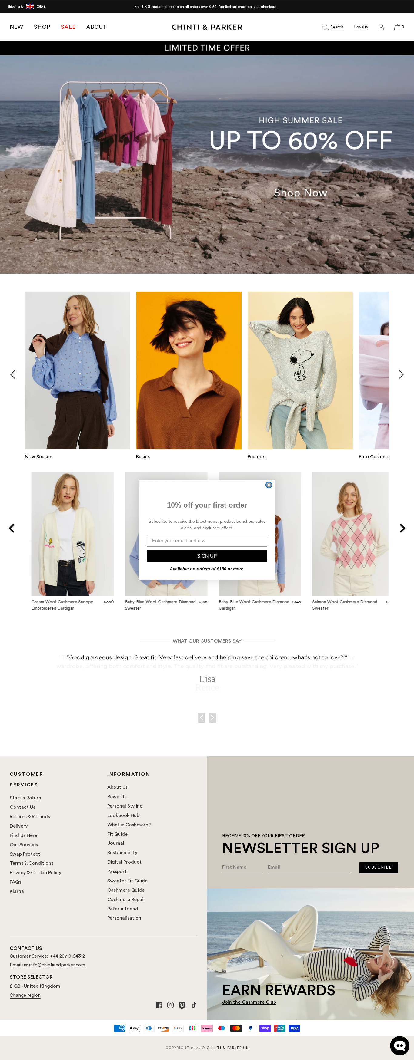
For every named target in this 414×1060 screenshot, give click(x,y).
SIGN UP (207, 555)
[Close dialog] (268, 485)
